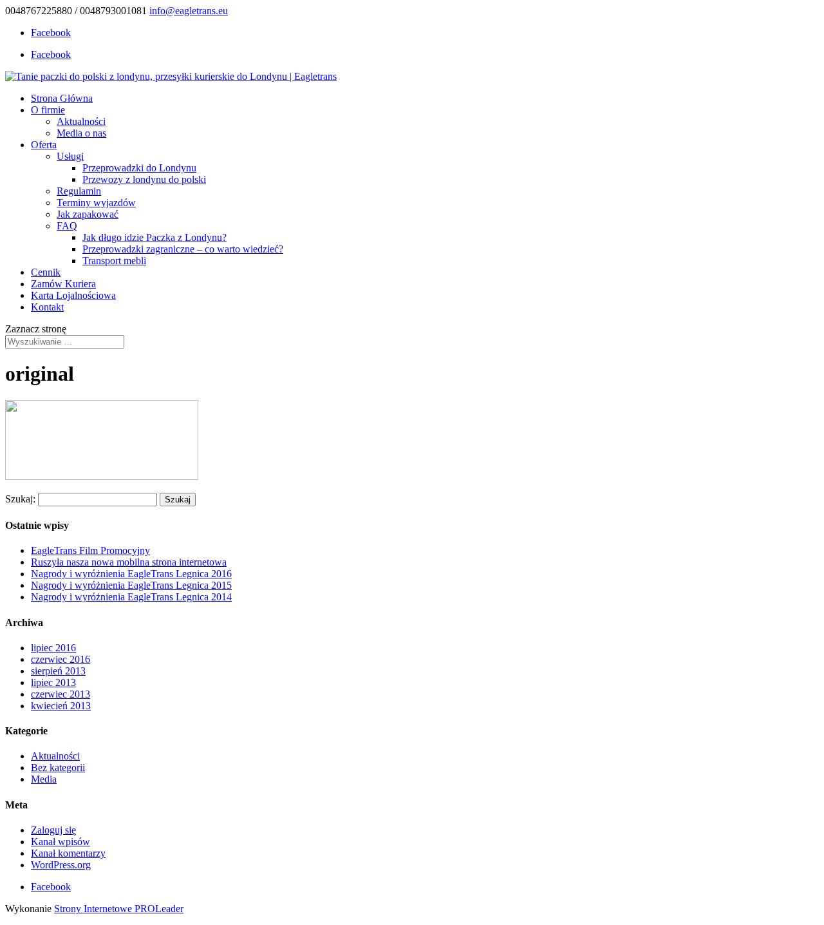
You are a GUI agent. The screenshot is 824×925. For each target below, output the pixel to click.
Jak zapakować (87, 214)
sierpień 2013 (58, 670)
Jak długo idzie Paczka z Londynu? (154, 237)
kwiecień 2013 (61, 705)
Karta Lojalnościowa (73, 295)
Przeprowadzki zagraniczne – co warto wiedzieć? (182, 248)
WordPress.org (61, 864)
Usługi (70, 156)
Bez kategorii (58, 767)
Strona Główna (62, 98)
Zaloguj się (53, 830)
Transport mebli (114, 260)
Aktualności (81, 121)
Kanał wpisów (60, 841)
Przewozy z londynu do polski (144, 179)
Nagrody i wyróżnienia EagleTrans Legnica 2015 (131, 585)
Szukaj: (20, 498)
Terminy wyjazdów (96, 202)
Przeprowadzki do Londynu (139, 167)
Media (44, 779)
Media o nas (81, 133)
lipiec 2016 (53, 647)
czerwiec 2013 (60, 694)
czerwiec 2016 (60, 659)
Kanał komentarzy (68, 853)
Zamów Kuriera (63, 283)
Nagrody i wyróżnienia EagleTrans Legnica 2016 (131, 573)
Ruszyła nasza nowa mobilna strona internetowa (129, 562)
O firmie (48, 109)
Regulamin (79, 191)
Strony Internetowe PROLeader (118, 908)
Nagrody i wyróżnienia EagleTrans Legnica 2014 (131, 596)
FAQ (67, 225)
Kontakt (47, 306)
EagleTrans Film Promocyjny (90, 550)
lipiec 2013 (53, 682)
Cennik (46, 272)
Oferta (44, 144)
